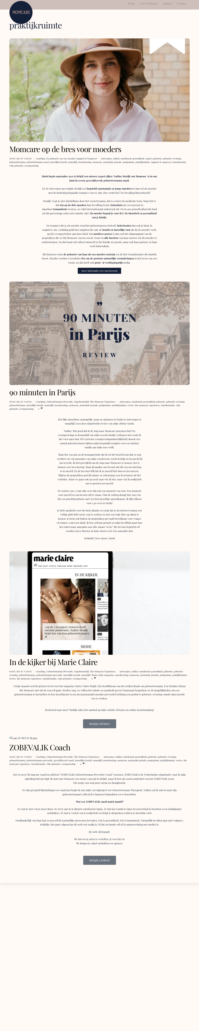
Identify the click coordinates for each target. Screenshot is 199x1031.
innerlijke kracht (58, 162)
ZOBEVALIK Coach (39, 747)
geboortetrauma (17, 162)
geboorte (157, 158)
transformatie (179, 162)
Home (131, 3)
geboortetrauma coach (38, 162)
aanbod (93, 709)
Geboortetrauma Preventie (59, 401)
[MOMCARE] (21, 22)
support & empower (161, 162)
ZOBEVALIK (67, 774)
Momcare (141, 176)
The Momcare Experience (103, 401)
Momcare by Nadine (20, 158)
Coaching (40, 158)
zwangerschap (31, 165)
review (130, 405)
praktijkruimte (142, 162)
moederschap (84, 162)
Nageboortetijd (81, 401)
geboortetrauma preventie (49, 675)
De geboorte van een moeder (60, 158)
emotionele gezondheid (132, 158)
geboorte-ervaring (172, 158)
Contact (181, 3)
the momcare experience (147, 405)
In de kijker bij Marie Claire (53, 662)
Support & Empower (86, 158)
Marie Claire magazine (102, 675)
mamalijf (72, 162)
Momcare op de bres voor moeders (65, 149)
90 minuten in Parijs (42, 392)
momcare (97, 162)
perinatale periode (112, 162)
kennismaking (145, 709)
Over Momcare (149, 3)
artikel (116, 158)
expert (148, 158)
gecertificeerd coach (64, 760)
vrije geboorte (16, 165)
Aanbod (167, 3)
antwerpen (106, 158)
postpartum (128, 162)
